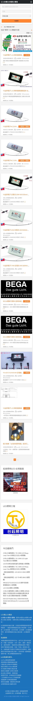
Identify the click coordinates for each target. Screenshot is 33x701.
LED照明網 (18, 693)
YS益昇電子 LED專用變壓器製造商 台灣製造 (18, 91)
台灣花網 (17, 682)
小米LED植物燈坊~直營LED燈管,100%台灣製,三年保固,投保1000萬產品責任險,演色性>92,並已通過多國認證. (16, 593)
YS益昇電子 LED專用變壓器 (12, 408)
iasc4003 (19, 447)
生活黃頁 (15, 671)
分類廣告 (14, 664)
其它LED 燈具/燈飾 (9, 129)
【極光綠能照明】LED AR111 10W (14, 572)
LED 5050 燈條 (7, 588)
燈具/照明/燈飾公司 (9, 58)
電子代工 (25, 693)
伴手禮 (16, 675)
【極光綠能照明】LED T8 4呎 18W (14, 577)
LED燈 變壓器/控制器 (9, 197)
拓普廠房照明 (24, 691)
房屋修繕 (3, 662)
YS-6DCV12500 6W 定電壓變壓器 (14, 373)
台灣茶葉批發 (5, 684)
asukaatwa (18, 304)
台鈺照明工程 (9, 693)
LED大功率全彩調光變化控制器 (13, 564)
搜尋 (17, 20)
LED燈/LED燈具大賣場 (10, 2)
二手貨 (14, 677)
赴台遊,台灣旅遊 (6, 673)
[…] (4, 62)
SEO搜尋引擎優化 (6, 669)
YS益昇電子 (19, 58)
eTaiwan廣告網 (12, 666)
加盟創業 (12, 679)
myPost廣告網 (5, 660)
